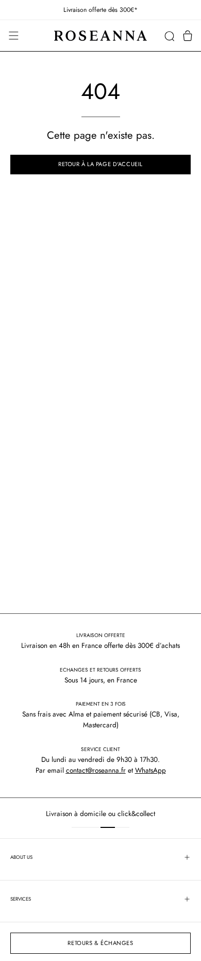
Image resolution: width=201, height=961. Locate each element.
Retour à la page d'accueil (100, 164)
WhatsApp (150, 770)
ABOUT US (21, 857)
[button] (169, 36)
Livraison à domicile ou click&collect (78, 813)
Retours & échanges (100, 943)
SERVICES (20, 899)
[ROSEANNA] (100, 35)
